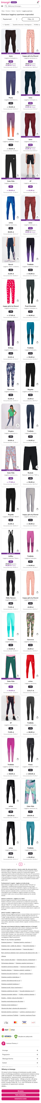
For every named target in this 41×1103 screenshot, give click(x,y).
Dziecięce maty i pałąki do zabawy (11, 946)
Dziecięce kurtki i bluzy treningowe (11, 987)
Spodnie (6, 25)
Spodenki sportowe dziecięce (9, 967)
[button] (10, 19)
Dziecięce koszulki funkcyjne (9, 974)
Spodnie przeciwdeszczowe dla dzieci (12, 1001)
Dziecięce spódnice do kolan (9, 991)
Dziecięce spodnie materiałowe (10, 977)
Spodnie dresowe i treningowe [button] (22, 25)
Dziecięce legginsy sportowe (22, 942)
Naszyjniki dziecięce (28, 946)
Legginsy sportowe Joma (27, 1012)
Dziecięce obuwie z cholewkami (26, 960)
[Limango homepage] (5, 2)
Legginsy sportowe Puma (27, 1015)
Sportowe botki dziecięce (27, 967)
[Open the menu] (2, 6)
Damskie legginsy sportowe (9, 1012)
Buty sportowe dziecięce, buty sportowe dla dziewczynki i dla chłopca (19, 954)
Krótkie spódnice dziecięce (26, 994)
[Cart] (17, 50)
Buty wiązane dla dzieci (8, 960)
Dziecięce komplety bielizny (9, 994)
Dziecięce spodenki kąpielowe (10, 984)
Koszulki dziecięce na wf (27, 991)
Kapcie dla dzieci (28, 949)
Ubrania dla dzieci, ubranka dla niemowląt (13, 1008)
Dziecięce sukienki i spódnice (22, 970)
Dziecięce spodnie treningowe (24, 963)
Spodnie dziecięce (6, 970)
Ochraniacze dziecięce (7, 963)
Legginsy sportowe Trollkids (9, 1015)
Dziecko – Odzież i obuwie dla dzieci (11, 998)
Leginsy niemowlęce (26, 974)
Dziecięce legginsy (6, 942)
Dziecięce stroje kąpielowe (9, 1005)
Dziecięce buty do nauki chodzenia (11, 949)
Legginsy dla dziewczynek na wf (10, 980)
